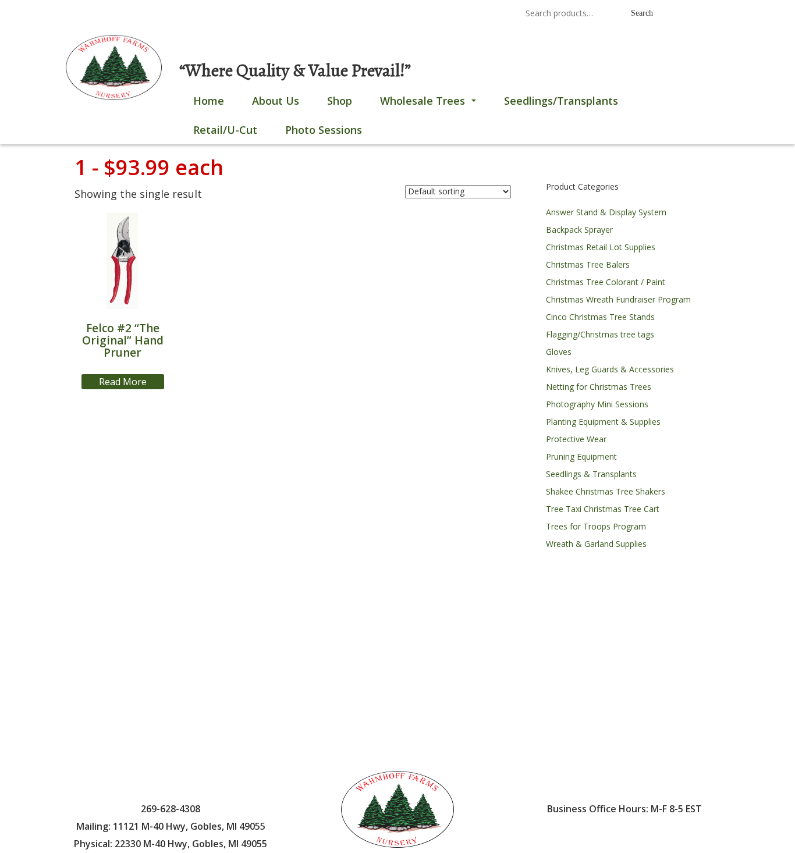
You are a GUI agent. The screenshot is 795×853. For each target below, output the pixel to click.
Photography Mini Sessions (597, 404)
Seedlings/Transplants (561, 101)
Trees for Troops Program (596, 526)
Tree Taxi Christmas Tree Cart (602, 508)
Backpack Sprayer (579, 229)
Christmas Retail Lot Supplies (600, 247)
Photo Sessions (323, 130)
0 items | (110, 14)
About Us (275, 101)
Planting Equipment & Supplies (603, 421)
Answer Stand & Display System (606, 212)
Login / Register (177, 14)
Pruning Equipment (581, 456)
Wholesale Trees (430, 104)
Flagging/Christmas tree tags (600, 334)
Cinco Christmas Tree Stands (600, 316)
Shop (339, 101)
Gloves (559, 351)
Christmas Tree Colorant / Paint (605, 281)
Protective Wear (576, 439)
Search (642, 13)
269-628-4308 (362, 14)
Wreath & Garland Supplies (596, 543)
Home (208, 101)
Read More (123, 381)
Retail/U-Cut (225, 130)
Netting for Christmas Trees (598, 386)
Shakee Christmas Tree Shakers (605, 491)
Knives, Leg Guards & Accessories (610, 369)
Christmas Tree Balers (588, 264)
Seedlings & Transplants (591, 473)
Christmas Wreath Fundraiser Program (618, 299)
